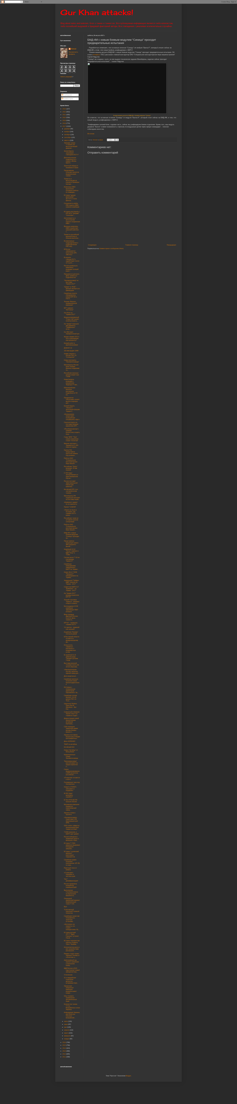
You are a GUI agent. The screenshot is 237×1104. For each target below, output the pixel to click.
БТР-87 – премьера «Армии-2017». (70, 623)
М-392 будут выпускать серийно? (68, 795)
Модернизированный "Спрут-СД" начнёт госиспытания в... (71, 319)
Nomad (73, 49)
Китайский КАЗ (69, 747)
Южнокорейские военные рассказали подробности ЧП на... (71, 391)
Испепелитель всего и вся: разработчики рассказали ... (71, 949)
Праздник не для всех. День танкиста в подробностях (72, 275)
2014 (64, 1048)
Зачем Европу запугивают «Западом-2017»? (71, 153)
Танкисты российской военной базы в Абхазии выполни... (71, 236)
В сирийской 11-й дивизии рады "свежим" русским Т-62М (71, 657)
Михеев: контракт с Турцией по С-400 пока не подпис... (71, 445)
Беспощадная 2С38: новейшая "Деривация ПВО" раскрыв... (71, 608)
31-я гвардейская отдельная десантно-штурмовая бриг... (71, 980)
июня (66, 1024)
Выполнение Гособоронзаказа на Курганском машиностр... (71, 892)
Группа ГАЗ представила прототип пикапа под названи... (71, 452)
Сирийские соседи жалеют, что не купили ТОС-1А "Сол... (70, 698)
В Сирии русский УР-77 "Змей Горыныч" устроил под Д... (71, 935)
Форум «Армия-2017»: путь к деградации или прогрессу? (71, 338)
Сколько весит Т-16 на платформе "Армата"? (71, 559)
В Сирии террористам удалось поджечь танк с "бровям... (71, 942)
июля (66, 1021)
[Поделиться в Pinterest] (117, 140)
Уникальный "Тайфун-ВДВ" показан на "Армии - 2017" (71, 582)
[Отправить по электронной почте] (108, 140)
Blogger (128, 1076)
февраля (67, 1036)
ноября (67, 131)
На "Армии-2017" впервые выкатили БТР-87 (71, 595)
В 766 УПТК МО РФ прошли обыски (70, 801)
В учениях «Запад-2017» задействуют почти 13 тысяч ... (71, 260)
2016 (64, 1042)
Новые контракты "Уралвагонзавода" (71, 361)
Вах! (65, 907)
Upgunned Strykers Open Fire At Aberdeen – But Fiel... (70, 706)
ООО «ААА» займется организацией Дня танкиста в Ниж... (71, 827)
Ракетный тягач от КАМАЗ (70, 869)
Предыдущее (171, 245)
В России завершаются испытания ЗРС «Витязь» (70, 251)
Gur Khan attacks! (96, 12)
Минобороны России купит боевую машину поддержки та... (71, 367)
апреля (67, 1030)
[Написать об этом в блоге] (110, 140)
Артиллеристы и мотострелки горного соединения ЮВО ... (72, 220)
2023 (64, 109)
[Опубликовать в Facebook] (115, 140)
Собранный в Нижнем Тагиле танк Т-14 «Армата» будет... (71, 713)
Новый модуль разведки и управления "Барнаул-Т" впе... (71, 382)
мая (65, 1027)
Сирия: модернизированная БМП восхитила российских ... (71, 772)
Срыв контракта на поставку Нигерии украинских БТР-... (71, 424)
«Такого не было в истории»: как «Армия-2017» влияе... (70, 512)
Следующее (92, 245)
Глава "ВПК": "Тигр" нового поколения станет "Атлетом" (71, 439)
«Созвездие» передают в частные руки (69, 874)
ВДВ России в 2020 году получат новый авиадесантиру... (72, 970)
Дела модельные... (70, 676)
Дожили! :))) (68, 348)
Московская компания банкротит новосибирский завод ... (71, 807)
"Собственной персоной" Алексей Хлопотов (71, 911)
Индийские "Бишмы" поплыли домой (71, 633)
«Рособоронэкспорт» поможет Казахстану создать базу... (72, 431)
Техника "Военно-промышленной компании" (70, 303)
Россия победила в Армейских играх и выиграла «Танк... (71, 838)
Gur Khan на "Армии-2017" (69, 313)
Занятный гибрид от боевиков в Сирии (71, 166)
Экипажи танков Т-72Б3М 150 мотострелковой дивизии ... (70, 145)
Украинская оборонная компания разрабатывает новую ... (70, 989)
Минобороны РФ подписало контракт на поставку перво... (72, 497)
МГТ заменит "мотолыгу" (68, 309)
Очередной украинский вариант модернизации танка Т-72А (72, 901)
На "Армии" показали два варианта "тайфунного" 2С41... (71, 326)
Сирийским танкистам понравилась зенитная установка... (71, 918)
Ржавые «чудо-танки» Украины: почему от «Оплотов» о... (72, 955)
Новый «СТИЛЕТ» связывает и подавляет (70, 788)
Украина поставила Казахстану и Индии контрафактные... (72, 736)
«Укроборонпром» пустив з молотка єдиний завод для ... (72, 671)
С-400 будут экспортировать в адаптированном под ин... (71, 475)
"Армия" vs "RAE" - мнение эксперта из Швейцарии (72, 288)
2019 (64, 120)
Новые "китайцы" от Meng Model (71, 751)
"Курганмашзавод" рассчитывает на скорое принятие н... (71, 763)
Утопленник (68, 975)
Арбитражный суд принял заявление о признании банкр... (71, 962)
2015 (64, 1045)
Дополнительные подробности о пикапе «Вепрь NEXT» (70, 160)
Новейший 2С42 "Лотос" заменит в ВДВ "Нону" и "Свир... (71, 551)
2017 (64, 126)
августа (67, 140)
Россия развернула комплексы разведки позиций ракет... (71, 268)
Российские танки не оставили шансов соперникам (71, 520)
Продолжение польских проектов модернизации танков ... (71, 173)
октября (67, 134)
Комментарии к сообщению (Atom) (111, 248)
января (67, 1039)
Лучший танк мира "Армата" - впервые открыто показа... (71, 601)
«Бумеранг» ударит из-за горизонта (71, 503)
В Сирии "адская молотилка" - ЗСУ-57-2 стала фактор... (70, 197)
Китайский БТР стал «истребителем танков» (71, 491)
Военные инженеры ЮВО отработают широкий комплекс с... (71, 229)
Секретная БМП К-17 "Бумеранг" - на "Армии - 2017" (71, 588)
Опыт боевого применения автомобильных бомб (70, 998)
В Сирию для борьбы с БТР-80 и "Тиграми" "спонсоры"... (72, 213)
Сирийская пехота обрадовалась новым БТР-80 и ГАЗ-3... (70, 296)
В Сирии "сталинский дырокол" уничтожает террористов (71, 854)
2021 (64, 115)
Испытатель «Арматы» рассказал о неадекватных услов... (70, 648)
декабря (67, 129)
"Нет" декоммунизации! (71, 880)
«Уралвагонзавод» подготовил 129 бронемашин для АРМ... (71, 820)
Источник (90, 134)
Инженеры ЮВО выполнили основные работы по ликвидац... (71, 189)
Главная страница (131, 245)
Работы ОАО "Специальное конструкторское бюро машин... (70, 460)
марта (66, 1033)
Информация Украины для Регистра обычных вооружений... (72, 1015)
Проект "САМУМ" (70, 507)
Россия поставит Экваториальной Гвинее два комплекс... (71, 483)
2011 (64, 1057)
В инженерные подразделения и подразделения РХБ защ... (71, 243)
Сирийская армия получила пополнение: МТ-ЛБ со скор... (72, 862)
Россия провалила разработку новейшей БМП (70, 885)
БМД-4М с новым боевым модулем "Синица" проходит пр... (71, 535)
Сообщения (67, 95)
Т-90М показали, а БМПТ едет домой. (71, 833)
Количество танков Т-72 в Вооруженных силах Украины (72, 1006)
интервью (96, 55)
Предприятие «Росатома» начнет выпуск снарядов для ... (72, 400)
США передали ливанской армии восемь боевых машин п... (71, 729)
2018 (64, 123)
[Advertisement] (147, 225)
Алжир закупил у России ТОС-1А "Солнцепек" (70, 355)
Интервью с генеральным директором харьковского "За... (71, 689)
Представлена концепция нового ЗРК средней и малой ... (71, 543)
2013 (64, 1051)
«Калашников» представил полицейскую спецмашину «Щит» (72, 416)
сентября (67, 137)
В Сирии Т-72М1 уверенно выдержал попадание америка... (72, 845)
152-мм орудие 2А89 (71, 351)
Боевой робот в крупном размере (71, 344)
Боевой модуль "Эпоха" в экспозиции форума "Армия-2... (72, 408)
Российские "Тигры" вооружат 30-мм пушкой (70, 468)
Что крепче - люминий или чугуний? (71, 628)
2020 (64, 117)
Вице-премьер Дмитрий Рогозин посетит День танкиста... (71, 617)
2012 (64, 1054)
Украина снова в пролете (69, 813)
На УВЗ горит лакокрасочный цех (71, 333)
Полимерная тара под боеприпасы (72, 783)
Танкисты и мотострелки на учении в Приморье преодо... (71, 181)
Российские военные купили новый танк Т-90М (71, 374)
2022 (64, 112)
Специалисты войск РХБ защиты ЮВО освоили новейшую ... (71, 206)
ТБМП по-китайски (70, 744)
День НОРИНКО (69, 741)
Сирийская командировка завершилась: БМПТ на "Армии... (71, 566)
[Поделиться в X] (113, 140)
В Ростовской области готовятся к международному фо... (71, 639)
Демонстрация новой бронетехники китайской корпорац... (71, 721)
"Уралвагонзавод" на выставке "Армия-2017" (71, 282)
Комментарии (68, 99)
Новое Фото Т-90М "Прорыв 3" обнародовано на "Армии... (71, 574)
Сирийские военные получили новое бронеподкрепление (71, 681)
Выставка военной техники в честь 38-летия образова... (71, 665)
